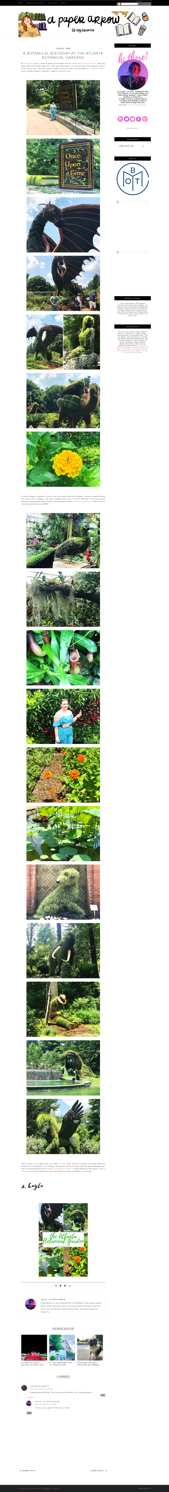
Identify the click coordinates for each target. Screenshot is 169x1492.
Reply (103, 1395)
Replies (31, 1397)
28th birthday (29, 63)
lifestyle (60, 48)
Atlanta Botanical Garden (86, 63)
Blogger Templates (52, 1488)
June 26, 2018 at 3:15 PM (45, 1404)
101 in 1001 (53, 3)
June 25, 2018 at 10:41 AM (41, 1389)
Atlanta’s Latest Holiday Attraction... (33, 1364)
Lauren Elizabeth (40, 1386)
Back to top (144, 1488)
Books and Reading (35, 3)
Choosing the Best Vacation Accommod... (89, 1364)
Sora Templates (35, 1488)
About (64, 3)
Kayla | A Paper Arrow (53, 1299)
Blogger (138, 1)
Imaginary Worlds (98, 68)
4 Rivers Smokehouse (83, 501)
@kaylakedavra (133, 128)
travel (68, 48)
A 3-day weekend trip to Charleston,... (60, 1364)
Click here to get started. (136, 105)
